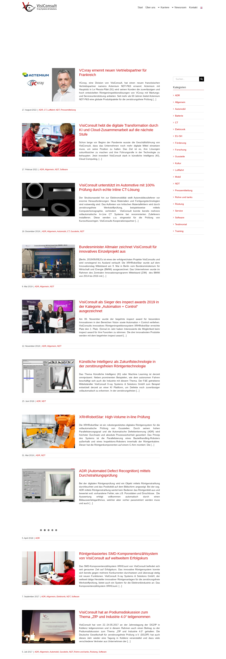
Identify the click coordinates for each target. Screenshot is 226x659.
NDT (58, 110)
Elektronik (61, 596)
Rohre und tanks (81, 652)
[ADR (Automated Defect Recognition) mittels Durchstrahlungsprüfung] (48, 485)
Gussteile (75, 231)
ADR (41, 110)
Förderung (180, 143)
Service (179, 210)
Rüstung (94, 652)
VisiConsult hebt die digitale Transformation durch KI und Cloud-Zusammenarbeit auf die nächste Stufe (118, 129)
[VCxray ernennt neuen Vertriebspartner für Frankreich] (48, 84)
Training (179, 231)
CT (45, 110)
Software (64, 169)
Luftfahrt (51, 110)
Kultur (178, 163)
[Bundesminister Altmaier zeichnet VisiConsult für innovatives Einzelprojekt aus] (48, 261)
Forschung (180, 149)
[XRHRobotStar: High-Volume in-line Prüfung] (48, 431)
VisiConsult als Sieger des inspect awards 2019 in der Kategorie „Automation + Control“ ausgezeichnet (119, 306)
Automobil (61, 231)
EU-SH (178, 136)
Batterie (179, 115)
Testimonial (181, 224)
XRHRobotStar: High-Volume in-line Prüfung (114, 417)
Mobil (178, 176)
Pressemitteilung (68, 110)
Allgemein (49, 169)
